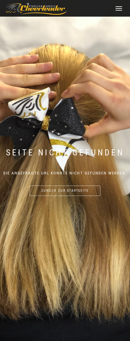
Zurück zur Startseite (65, 191)
